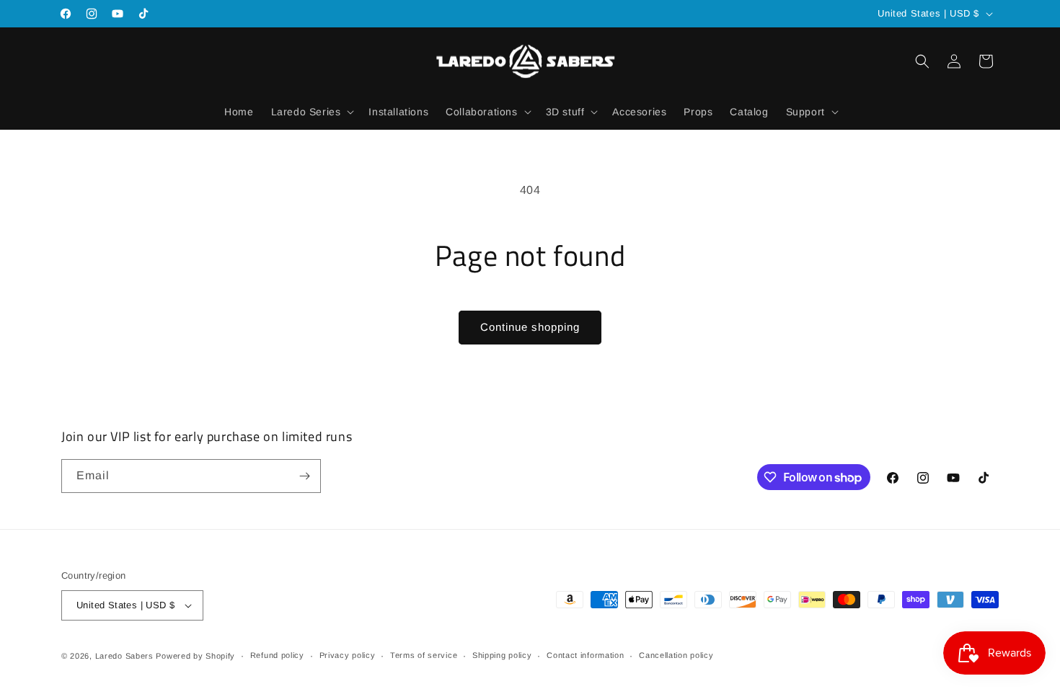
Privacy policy (347, 655)
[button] (311, 112)
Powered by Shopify (195, 656)
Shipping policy (502, 655)
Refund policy (277, 655)
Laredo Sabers (124, 656)
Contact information (585, 655)
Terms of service (423, 655)
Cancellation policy (676, 655)
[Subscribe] (304, 476)
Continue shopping (530, 327)
